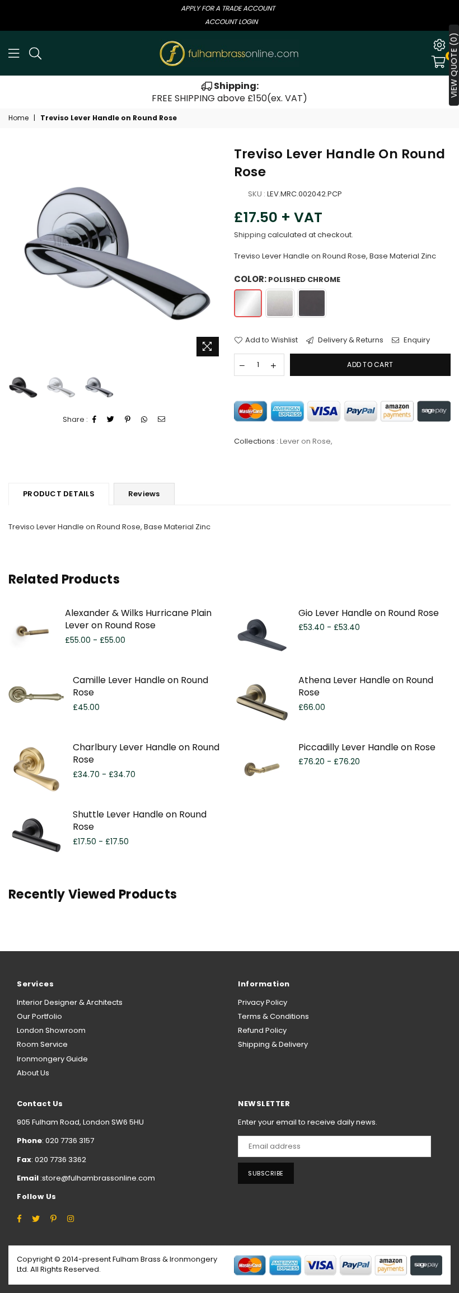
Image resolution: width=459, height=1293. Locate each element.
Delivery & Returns (349, 340)
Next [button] (216, 253)
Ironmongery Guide (52, 1059)
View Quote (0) (454, 65)
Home (18, 118)
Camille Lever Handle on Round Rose (140, 686)
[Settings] (439, 44)
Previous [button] (18, 253)
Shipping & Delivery (273, 1044)
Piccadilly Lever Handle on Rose (366, 747)
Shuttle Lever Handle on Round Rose (140, 820)
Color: (287, 279)
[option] (229, 92)
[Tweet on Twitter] (111, 420)
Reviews (144, 493)
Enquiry (416, 340)
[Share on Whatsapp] (144, 420)
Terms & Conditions (273, 1016)
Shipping (250, 234)
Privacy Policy (262, 1002)
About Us (33, 1073)
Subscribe (266, 1173)
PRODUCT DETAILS (59, 493)
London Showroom (51, 1030)
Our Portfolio (39, 1016)
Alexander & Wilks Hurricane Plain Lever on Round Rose (138, 619)
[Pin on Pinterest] (128, 420)
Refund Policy (262, 1030)
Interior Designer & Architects (70, 1002)
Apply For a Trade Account (228, 8)
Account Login (231, 21)
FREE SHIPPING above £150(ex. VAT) (229, 92)
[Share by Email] (161, 420)
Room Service (42, 1044)
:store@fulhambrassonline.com (97, 1178)
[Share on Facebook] (95, 420)
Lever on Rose (305, 441)
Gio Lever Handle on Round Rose (368, 612)
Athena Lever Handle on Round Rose (365, 686)
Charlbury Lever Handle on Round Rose (146, 753)
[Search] (35, 53)
